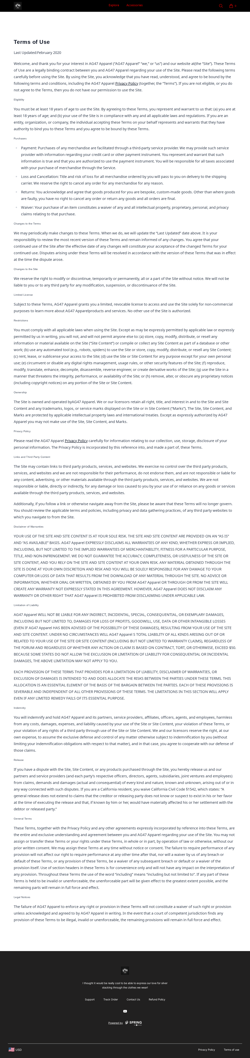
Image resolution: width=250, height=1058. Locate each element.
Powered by (115, 1022)
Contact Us (133, 999)
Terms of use (231, 1049)
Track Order (110, 999)
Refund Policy (157, 999)
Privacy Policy (126, 83)
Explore (114, 5)
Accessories (134, 5)
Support (90, 999)
